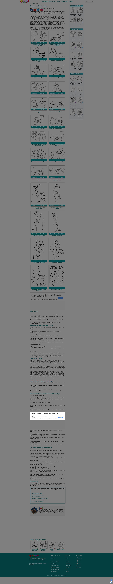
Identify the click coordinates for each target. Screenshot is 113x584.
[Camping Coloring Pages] (80, 20)
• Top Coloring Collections (54, 569)
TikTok (79, 567)
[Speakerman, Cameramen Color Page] (57, 120)
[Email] (42, 508)
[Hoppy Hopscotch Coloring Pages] (80, 89)
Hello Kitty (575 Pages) (73, 59)
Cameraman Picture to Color (56, 95)
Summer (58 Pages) (80, 15)
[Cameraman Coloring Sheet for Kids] (57, 69)
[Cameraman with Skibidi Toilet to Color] (39, 103)
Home (31, 3)
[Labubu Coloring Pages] (80, 45)
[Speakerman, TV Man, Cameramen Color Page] (57, 136)
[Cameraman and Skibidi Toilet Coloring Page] (39, 194)
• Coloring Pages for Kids (54, 561)
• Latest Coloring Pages (54, 565)
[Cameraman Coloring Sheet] (39, 87)
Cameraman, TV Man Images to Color (56, 111)
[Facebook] (39, 508)
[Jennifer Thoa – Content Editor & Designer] (31, 8)
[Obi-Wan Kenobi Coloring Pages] (80, 78)
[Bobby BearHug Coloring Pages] (80, 100)
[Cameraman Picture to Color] (57, 87)
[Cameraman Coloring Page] (57, 222)
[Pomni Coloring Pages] (61, 545)
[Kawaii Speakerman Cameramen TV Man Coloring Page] (57, 171)
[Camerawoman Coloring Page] (39, 249)
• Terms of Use (67, 563)
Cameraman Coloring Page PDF (39, 235)
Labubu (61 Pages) (80, 48)
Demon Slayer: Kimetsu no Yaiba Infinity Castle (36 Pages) (73, 105)
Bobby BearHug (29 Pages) (80, 104)
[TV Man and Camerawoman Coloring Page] (39, 52)
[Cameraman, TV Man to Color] (39, 120)
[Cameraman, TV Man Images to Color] (57, 103)
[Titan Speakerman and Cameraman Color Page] (57, 36)
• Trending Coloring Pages (54, 567)
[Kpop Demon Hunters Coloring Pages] (73, 34)
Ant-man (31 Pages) (73, 116)
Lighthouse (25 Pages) (79, 39)
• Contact (67, 559)
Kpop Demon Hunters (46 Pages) (73, 39)
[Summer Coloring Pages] (80, 10)
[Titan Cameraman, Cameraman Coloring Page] (39, 36)
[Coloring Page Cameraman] (57, 249)
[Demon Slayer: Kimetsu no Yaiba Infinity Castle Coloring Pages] (73, 100)
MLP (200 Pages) (73, 68)
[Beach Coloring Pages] (73, 20)
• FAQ (66, 569)
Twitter (79, 560)
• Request (67, 571)
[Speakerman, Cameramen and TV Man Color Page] (39, 153)
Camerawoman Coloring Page (39, 262)
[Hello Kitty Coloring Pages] (73, 54)
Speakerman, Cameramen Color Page (56, 128)
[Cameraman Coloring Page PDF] (39, 222)
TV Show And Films (36, 3)
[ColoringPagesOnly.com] (24, 1)
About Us (71, 1)
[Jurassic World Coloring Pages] (34, 545)
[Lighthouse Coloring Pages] (80, 34)
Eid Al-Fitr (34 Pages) (80, 69)
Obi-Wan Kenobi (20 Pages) (80, 83)
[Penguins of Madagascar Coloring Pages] (73, 78)
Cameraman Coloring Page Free (57, 60)
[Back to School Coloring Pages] (73, 10)
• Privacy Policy (68, 565)
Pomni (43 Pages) (60, 549)
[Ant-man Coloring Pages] (73, 111)
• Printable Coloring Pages (54, 559)
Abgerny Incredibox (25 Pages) (79, 116)
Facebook (80, 558)
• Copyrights (67, 561)
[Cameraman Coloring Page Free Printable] (57, 194)
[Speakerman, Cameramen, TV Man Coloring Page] (39, 276)
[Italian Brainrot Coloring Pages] (43, 545)
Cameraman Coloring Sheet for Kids (57, 77)
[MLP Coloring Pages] (73, 64)
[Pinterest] (41, 508)
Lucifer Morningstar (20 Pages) (73, 94)
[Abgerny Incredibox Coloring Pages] (80, 111)
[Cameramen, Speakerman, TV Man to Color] (39, 171)
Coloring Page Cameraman (57, 262)
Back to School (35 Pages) (73, 15)
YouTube (79, 563)
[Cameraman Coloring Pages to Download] (39, 69)
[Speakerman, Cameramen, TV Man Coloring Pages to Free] (39, 136)
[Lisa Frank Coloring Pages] (80, 54)
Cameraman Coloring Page (57, 235)
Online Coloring (64, 1)
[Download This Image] (38, 31)
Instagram (80, 565)
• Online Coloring (53, 563)
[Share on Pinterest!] (33, 31)
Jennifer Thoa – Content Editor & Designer (39, 8)
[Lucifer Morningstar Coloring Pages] (73, 89)
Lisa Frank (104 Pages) (79, 59)
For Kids (58, 1)
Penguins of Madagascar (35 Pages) (73, 83)
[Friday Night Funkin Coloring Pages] (73, 45)
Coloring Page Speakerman (56, 289)
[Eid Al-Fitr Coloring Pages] (80, 64)
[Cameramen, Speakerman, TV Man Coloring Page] (57, 153)
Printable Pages (52, 1)
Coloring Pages (45, 1)
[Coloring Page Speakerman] (57, 276)
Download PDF (34, 42)
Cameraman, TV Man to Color (39, 128)
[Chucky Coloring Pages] (52, 545)
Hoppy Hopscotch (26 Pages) (80, 94)
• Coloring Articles (53, 571)
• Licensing (67, 567)
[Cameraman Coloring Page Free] (57, 52)
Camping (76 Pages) (80, 24)
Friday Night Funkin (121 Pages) (73, 49)
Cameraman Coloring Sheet (38, 95)
